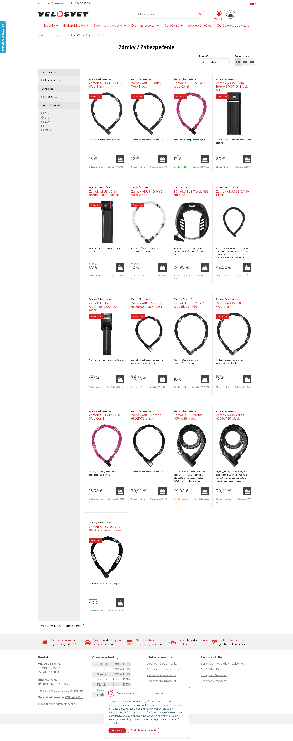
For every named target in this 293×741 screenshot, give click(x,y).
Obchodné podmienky (161, 663)
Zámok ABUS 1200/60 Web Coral (104, 416)
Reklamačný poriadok (161, 675)
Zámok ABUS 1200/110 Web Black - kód (190, 305)
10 (48, 130)
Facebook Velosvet (213, 681)
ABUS (51, 97)
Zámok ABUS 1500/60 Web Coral (189, 84)
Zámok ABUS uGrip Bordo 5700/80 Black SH (106, 193)
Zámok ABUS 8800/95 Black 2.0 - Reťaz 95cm (105, 528)
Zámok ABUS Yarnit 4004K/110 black (230, 416)
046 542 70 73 (54, 690)
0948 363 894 (83, 3)
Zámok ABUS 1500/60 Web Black (146, 84)
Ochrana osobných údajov (164, 669)
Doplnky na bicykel (61, 35)
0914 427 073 (74, 697)
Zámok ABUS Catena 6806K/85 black (146, 416)
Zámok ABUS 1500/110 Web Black (105, 84)
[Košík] (230, 14)
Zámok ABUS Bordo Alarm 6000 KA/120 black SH (103, 306)
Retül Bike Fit (210, 669)
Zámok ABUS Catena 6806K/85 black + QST (147, 305)
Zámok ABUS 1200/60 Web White (146, 193)
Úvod (41, 35)
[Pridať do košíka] (120, 159)
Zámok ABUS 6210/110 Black (232, 193)
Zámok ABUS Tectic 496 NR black (191, 193)
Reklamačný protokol (161, 681)
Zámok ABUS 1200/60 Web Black (231, 305)
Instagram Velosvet (214, 675)
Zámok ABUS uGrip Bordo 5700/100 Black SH (232, 86)
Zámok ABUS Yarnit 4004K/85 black (188, 416)
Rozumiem (117, 730)
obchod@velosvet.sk (54, 3)
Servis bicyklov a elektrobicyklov (223, 663)
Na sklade (53, 80)
